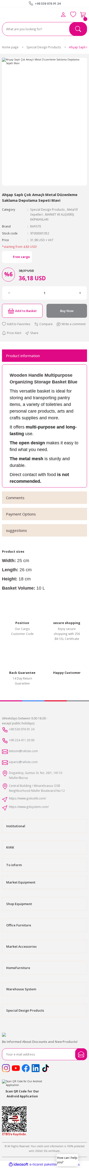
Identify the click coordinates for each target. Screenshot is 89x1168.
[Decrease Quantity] (9, 293)
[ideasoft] (18, 1164)
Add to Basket (26, 311)
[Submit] (81, 1054)
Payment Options (21, 514)
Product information (23, 355)
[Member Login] (63, 15)
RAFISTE (35, 226)
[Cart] (83, 15)
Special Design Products (47, 209)
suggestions (16, 530)
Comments (15, 497)
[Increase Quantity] (80, 293)
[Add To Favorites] (16, 324)
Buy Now (66, 311)
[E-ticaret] (43, 1164)
